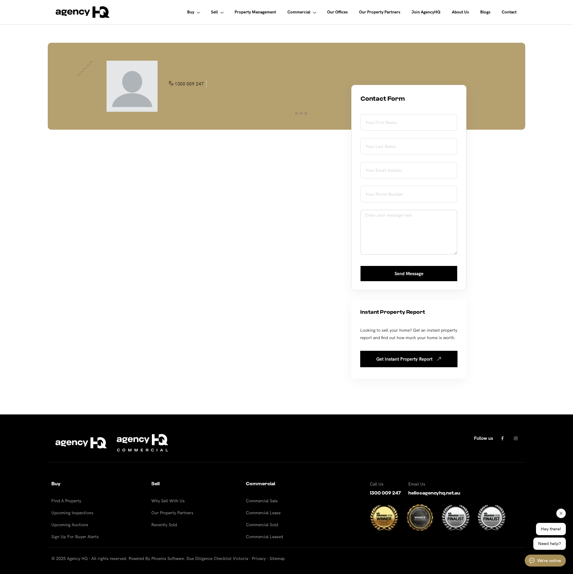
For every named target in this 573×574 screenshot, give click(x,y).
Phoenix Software (167, 558)
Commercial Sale (262, 500)
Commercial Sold (262, 524)
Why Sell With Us (168, 500)
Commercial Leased (264, 536)
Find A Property (66, 500)
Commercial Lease (263, 512)
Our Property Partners (172, 512)
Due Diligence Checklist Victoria (217, 558)
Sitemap (277, 558)
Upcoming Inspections (72, 512)
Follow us (483, 438)
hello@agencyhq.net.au (434, 493)
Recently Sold (164, 524)
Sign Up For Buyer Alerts (75, 536)
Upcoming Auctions (69, 524)
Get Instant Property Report (405, 359)
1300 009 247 (189, 84)
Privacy (259, 558)
